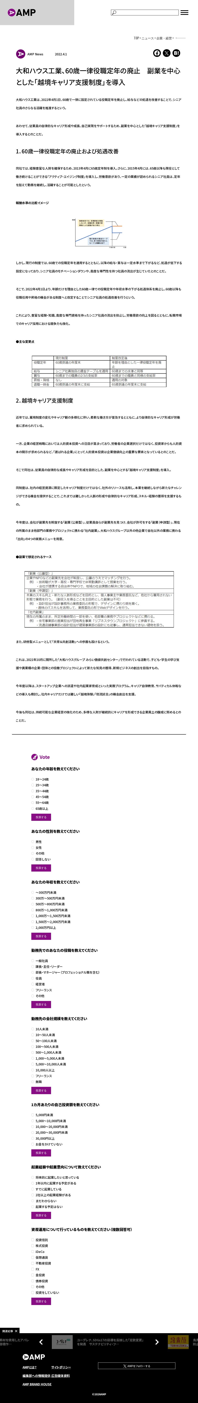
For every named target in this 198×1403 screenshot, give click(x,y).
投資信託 (42, 1240)
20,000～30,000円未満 (52, 1132)
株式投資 (42, 1246)
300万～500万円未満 (50, 898)
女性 (39, 848)
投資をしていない (47, 1293)
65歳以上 (42, 809)
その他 (40, 853)
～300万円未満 (46, 892)
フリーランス (44, 990)
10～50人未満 (45, 1035)
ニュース (148, 38)
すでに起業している (48, 1189)
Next (156, 1342)
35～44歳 (42, 791)
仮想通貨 (42, 1257)
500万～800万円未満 (50, 904)
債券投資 (42, 1281)
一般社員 (42, 961)
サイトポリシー (61, 1367)
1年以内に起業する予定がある (56, 1183)
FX (37, 1269)
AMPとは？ (30, 1367)
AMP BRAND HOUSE (37, 1384)
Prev (42, 1342)
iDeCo (40, 1252)
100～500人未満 (47, 1047)
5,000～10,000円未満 (51, 1121)
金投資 (40, 1275)
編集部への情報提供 (36, 1375)
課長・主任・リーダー (49, 967)
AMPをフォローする (138, 1366)
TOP (136, 38)
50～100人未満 (46, 1041)
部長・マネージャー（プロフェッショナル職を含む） (68, 972)
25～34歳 (42, 785)
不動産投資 (43, 1263)
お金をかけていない (49, 1144)
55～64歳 (42, 803)
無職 (39, 1082)
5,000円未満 (44, 1115)
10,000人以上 (45, 1070)
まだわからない (46, 1201)
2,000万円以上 (46, 928)
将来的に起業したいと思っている (57, 1177)
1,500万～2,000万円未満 (53, 922)
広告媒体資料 (60, 1375)
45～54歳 (42, 797)
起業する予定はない (49, 1207)
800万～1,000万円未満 (51, 910)
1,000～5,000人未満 (50, 1058)
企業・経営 (164, 38)
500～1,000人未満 (48, 1052)
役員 (39, 978)
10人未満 (42, 1029)
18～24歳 (42, 779)
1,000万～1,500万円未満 (53, 916)
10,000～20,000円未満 (52, 1127)
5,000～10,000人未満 (51, 1064)
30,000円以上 (45, 1138)
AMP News (35, 54)
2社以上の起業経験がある (53, 1195)
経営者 (40, 984)
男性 (39, 842)
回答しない (43, 859)
